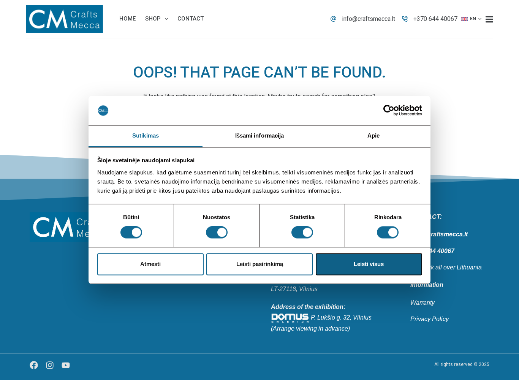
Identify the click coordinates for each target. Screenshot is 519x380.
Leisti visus (369, 264)
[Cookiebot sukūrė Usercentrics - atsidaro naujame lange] (389, 110)
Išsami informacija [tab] (259, 135)
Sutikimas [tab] (145, 135)
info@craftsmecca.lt (368, 18)
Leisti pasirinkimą (259, 264)
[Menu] (489, 19)
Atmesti (150, 264)
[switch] (217, 232)
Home (127, 18)
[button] (471, 19)
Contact (190, 18)
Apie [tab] (373, 135)
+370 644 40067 (435, 18)
